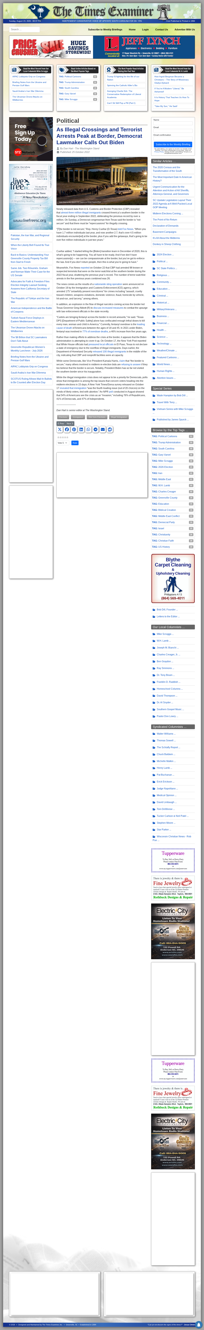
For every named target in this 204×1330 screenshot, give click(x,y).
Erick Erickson (164, 781)
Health (160, 330)
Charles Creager (167, 491)
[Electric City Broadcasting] (173, 931)
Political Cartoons (73, 76)
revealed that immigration (73, 388)
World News (163, 364)
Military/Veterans (165, 309)
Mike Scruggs (71, 99)
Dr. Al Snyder (164, 702)
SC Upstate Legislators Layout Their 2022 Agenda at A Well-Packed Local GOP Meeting (172, 204)
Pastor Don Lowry (166, 716)
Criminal (161, 295)
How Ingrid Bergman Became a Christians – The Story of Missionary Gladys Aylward (171, 79)
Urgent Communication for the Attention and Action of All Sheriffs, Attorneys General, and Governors (171, 190)
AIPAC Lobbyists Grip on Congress (28, 76)
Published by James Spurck (171, 419)
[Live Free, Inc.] (31, 196)
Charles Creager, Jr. (167, 654)
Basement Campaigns (164, 232)
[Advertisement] (31, 436)
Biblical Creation (167, 510)
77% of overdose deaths (95, 331)
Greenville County (167, 497)
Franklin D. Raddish (167, 682)
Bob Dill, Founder (166, 609)
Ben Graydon (164, 661)
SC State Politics (166, 268)
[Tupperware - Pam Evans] (173, 860)
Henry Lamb (163, 768)
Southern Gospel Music (169, 709)
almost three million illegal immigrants (81, 212)
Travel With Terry (166, 402)
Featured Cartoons (167, 357)
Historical (162, 302)
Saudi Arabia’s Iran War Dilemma (27, 91)
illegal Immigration (119, 417)
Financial (162, 323)
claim (122, 361)
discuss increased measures (108, 308)
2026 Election (165, 467)
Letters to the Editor (167, 616)
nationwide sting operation (108, 284)
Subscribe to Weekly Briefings (105, 29)
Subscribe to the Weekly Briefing (173, 144)
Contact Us (161, 29)
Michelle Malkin (165, 761)
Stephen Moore (165, 823)
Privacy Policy (159, 152)
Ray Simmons (164, 668)
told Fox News (125, 229)
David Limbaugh (165, 802)
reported (85, 267)
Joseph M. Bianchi (166, 647)
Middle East (164, 479)
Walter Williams (165, 733)
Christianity (164, 534)
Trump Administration (75, 82)
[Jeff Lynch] (102, 47)
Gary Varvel (70, 93)
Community (163, 282)
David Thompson (166, 695)
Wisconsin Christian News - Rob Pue (172, 838)
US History (164, 547)
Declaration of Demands (165, 225)
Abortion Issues (165, 378)
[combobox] (24, 29)
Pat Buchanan (164, 774)
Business (162, 316)
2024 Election (164, 254)
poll (111, 391)
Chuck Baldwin (165, 754)
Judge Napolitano (166, 788)
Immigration (78, 417)
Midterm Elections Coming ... (168, 213)
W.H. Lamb (164, 485)
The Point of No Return (165, 219)
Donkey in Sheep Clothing (167, 244)
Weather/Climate (166, 350)
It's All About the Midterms (166, 238)
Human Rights (164, 371)
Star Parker (163, 829)
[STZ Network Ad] (31, 139)
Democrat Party (166, 522)
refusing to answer (131, 364)
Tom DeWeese (164, 809)
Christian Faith (166, 540)
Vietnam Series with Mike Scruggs (175, 409)
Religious (162, 275)
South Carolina (72, 88)
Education (162, 289)
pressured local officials (101, 344)
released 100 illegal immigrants (109, 351)
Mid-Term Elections (97, 417)
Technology (163, 343)
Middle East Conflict (169, 516)
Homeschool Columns (168, 689)
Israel (161, 528)
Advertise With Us (185, 29)
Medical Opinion (165, 795)
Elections (63, 417)
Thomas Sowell (165, 740)
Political (161, 261)
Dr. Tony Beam (164, 675)
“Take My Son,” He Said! (165, 106)
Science (161, 337)
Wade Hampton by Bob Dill (171, 395)
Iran (160, 473)
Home (132, 29)
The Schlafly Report (167, 747)
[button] (60, 429)
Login (145, 29)
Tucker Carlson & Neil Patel (171, 816)
